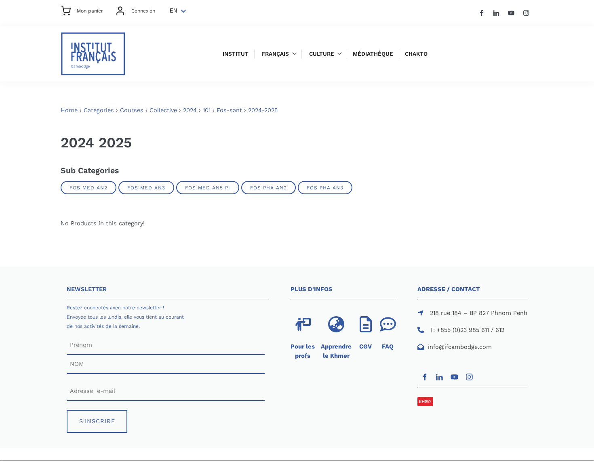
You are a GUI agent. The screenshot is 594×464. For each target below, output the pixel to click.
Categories (99, 110)
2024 (190, 110)
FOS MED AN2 (88, 188)
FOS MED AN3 (146, 188)
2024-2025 (263, 110)
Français (275, 53)
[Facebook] (481, 13)
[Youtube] (511, 13)
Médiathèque (373, 53)
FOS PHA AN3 (325, 188)
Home (69, 110)
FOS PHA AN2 (268, 188)
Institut (236, 53)
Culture (321, 53)
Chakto (416, 53)
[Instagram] (526, 13)
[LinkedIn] (496, 13)
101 (207, 110)
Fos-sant (229, 110)
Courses (131, 110)
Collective (163, 110)
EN (173, 11)
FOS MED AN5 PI (207, 188)
